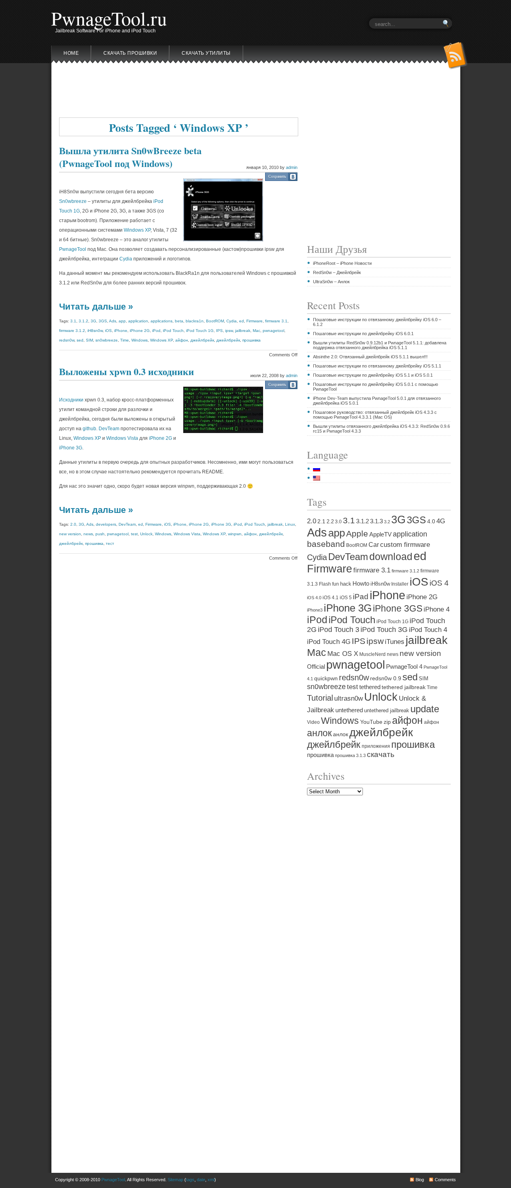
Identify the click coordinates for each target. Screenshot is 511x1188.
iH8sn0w (95, 330)
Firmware (254, 321)
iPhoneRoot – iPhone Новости (342, 263)
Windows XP (137, 230)
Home (71, 53)
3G (93, 321)
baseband (326, 544)
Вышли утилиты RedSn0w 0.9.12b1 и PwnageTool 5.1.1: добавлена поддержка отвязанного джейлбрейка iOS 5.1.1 (379, 345)
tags (190, 1179)
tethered (369, 686)
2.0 (73, 524)
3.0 (338, 521)
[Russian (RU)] (320, 469)
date (201, 1179)
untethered (349, 710)
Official (316, 666)
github (89, 428)
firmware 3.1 (276, 321)
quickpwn (326, 678)
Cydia (125, 259)
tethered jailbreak (404, 687)
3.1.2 (83, 321)
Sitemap (175, 1179)
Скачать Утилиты (206, 53)
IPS (219, 330)
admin (291, 167)
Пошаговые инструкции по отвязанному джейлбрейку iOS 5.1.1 (377, 366)
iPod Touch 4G (329, 642)
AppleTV (380, 534)
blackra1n (195, 321)
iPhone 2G (140, 330)
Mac (256, 330)
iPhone (120, 330)
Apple (357, 533)
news (88, 534)
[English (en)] (320, 478)
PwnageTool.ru (109, 18)
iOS (108, 330)
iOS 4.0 (314, 597)
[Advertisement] (255, 93)
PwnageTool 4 (404, 666)
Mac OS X (342, 654)
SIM (89, 340)
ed (241, 321)
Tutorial (320, 697)
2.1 (321, 521)
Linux (290, 524)
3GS (103, 321)
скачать (380, 754)
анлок (319, 733)
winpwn (235, 534)
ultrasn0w (348, 698)
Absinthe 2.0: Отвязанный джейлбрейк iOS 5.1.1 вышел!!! (370, 356)
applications (161, 321)
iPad (360, 596)
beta (179, 321)
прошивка (251, 340)
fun (335, 584)
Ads (112, 321)
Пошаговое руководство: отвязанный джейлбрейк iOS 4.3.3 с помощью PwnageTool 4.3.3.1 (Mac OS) (375, 414)
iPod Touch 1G (200, 330)
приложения (376, 746)
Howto (361, 583)
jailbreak (242, 330)
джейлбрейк (202, 340)
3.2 (387, 521)
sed (80, 340)
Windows (139, 340)
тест (110, 543)
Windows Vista (122, 438)
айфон (181, 340)
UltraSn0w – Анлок (331, 281)
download (390, 556)
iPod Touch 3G (384, 630)
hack (345, 584)
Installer (399, 583)
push (100, 534)
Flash (325, 584)
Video (313, 722)
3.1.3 (376, 521)
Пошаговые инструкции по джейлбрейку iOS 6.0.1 (363, 333)
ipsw (229, 330)
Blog (420, 1179)
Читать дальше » (96, 307)
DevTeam (109, 428)
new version (70, 534)
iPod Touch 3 (338, 630)
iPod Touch (173, 330)
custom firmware (405, 544)
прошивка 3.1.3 (350, 755)
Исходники (71, 400)
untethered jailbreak (386, 710)
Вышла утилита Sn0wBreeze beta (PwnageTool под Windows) (130, 156)
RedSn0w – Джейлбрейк (337, 272)
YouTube (371, 722)
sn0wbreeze (106, 340)
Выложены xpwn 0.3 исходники (126, 371)
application (138, 321)
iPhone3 (315, 610)
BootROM (215, 321)
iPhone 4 (437, 609)
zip (387, 722)
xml (211, 1179)
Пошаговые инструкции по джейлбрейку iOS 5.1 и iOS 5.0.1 (373, 375)
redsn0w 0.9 (385, 678)
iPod (156, 330)
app (122, 321)
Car (373, 544)
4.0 (431, 521)
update (424, 708)
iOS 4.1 (331, 597)
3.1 (73, 321)
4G (440, 521)
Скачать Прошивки (130, 53)
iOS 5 (346, 597)
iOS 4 (439, 583)
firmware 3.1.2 (72, 330)
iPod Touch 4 (428, 630)
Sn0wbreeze (73, 201)
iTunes (394, 642)
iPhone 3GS (397, 608)
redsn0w (66, 340)
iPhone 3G (70, 448)
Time (124, 340)
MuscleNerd (372, 654)
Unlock (146, 534)
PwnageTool (72, 249)
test (134, 534)
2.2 (330, 521)
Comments (445, 1179)
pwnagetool (273, 330)
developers (106, 524)
